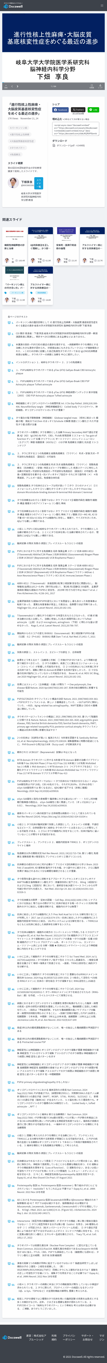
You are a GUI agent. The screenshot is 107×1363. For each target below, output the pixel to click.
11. (13, 453)
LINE (95, 109)
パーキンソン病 (17, 292)
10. (13, 432)
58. (13, 1185)
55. (13, 1135)
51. (13, 1064)
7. (13, 392)
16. (13, 529)
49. (13, 1039)
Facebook (62, 109)
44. (13, 957)
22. (13, 616)
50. (13, 1050)
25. (13, 652)
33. (13, 781)
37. (13, 842)
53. (13, 1090)
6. (13, 381)
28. (13, 699)
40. (13, 879)
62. (13, 1263)
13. (13, 486)
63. (13, 1284)
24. (13, 645)
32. (13, 760)
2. (13, 333)
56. (13, 1153)
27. (13, 684)
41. (13, 900)
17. (13, 543)
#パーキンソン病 (18, 127)
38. (13, 853)
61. (13, 1245)
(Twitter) (79, 109)
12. (13, 465)
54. (13, 1114)
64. (13, 1299)
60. (13, 1221)
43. (13, 932)
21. (13, 601)
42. (13, 914)
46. (13, 989)
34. (13, 799)
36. (13, 824)
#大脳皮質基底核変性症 (22, 141)
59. (13, 1200)
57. (13, 1161)
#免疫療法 (15, 154)
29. (13, 717)
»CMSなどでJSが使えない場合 (76, 119)
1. (13, 322)
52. (13, 1082)
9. (13, 418)
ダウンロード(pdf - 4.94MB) (71, 145)
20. (13, 583)
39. (13, 864)
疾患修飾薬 (41, 292)
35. (13, 813)
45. (13, 974)
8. (13, 403)
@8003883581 (27, 185)
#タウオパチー (17, 147)
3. (13, 345)
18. (13, 551)
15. (13, 511)
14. (13, 500)
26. (13, 660)
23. (13, 633)
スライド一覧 (39, 183)
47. (13, 1003)
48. (13, 1028)
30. (13, 738)
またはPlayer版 (78, 113)
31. (13, 752)
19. (13, 566)
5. (13, 370)
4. (13, 362)
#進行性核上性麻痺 (19, 134)
